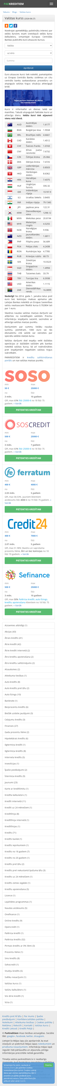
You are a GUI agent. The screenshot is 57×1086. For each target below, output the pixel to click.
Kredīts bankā (13, 838)
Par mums (29, 1016)
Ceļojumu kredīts (15, 719)
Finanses (11, 725)
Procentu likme (14, 952)
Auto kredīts (12, 681)
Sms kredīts (12, 958)
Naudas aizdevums (16, 908)
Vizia (8, 1002)
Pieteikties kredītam (28, 409)
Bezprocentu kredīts (16, 707)
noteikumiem (44, 1043)
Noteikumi (7, 1022)
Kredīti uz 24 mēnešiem (18, 807)
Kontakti (28, 1025)
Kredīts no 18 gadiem (17, 851)
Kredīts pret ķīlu (14, 864)
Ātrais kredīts (13, 637)
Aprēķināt (28, 67)
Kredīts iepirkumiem (17, 845)
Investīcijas (12, 763)
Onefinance (12, 914)
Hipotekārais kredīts (16, 738)
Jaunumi (11, 782)
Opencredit (12, 926)
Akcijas (10, 631)
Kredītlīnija (12, 813)
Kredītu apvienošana (17, 889)
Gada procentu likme (17, 732)
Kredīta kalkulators (16, 795)
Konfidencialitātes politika (30, 1019)
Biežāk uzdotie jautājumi (19, 713)
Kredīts (10, 832)
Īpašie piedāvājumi (16, 769)
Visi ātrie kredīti (14, 996)
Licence (10, 895)
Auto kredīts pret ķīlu (17, 688)
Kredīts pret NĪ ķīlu (12, 1016)
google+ (11, 1036)
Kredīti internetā (15, 801)
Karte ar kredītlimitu (16, 788)
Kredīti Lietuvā (9, 1028)
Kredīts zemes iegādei (17, 882)
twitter (29, 1036)
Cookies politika (44, 1022)
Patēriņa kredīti (14, 933)
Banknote (11, 700)
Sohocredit (12, 964)
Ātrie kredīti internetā (17, 650)
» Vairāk (17, 403)
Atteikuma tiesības (16, 675)
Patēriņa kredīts (15, 939)
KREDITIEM (14, 4)
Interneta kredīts (15, 757)
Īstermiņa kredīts (15, 776)
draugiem (39, 1036)
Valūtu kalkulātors (15, 989)
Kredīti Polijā (25, 1028)
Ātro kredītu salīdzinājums (20, 663)
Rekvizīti (17, 1025)
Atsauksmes (12, 669)
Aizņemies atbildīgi (16, 625)
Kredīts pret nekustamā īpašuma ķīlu (25, 870)
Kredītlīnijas (12, 826)
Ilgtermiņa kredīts (15, 751)
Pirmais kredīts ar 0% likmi (20, 945)
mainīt (22, 1081)
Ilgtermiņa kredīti (15, 744)
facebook (20, 1036)
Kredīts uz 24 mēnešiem (18, 876)
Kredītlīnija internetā (17, 820)
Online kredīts (13, 920)
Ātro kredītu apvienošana (19, 656)
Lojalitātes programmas (18, 901)
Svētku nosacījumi (15, 977)
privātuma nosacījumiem (15, 1046)
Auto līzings (13, 694)
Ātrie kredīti (13, 644)
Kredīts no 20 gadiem (17, 857)
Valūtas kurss (13, 983)
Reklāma (6, 1025)
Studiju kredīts (14, 970)
